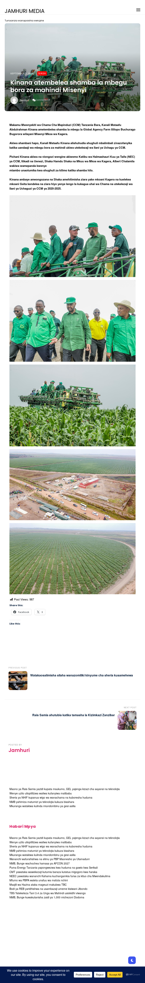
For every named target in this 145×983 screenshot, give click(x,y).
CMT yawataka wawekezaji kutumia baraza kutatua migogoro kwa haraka (53, 872)
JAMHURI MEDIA (25, 11)
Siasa (42, 73)
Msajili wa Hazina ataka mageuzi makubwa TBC (38, 884)
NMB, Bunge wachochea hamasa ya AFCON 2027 (39, 863)
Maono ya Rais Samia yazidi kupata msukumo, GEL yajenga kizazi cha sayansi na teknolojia (64, 789)
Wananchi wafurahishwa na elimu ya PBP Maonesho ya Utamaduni (49, 859)
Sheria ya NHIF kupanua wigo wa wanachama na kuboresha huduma (50, 797)
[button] (138, 9)
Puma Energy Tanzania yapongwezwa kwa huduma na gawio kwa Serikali (53, 867)
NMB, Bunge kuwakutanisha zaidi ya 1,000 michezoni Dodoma (46, 897)
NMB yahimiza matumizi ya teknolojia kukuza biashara (41, 802)
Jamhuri (24, 100)
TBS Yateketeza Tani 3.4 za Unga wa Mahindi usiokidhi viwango (47, 893)
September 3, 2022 (21, 73)
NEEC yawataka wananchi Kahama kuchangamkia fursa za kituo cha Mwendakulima (59, 876)
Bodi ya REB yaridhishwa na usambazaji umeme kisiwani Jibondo (48, 889)
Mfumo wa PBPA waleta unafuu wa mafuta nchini (38, 880)
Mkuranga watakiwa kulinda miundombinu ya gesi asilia (42, 806)
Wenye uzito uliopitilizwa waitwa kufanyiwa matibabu (40, 793)
